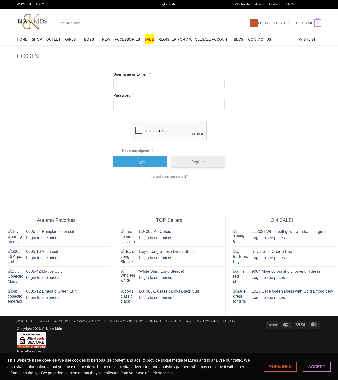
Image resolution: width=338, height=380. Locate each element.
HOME (22, 39)
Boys (89, 39)
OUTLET (53, 39)
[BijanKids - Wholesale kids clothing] (32, 21)
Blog (239, 39)
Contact (274, 4)
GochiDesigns (29, 351)
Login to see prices (42, 238)
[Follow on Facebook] (299, 4)
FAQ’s (290, 4)
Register (198, 162)
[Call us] (314, 4)
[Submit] (254, 23)
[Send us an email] (309, 4)
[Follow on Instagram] (304, 4)
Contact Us (259, 39)
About (259, 4)
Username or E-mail (132, 74)
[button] (308, 23)
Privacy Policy (86, 321)
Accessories (127, 39)
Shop (37, 39)
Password (123, 95)
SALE (149, 39)
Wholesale (242, 4)
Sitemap (229, 321)
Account (62, 321)
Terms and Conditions (123, 321)
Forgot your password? (169, 176)
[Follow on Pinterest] (318, 4)
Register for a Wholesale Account (193, 39)
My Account (207, 321)
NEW (106, 39)
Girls (70, 39)
